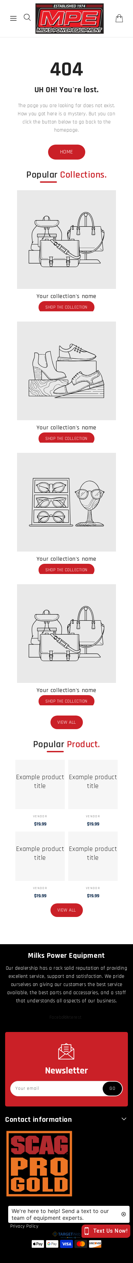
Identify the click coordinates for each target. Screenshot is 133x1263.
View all (66, 722)
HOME (66, 151)
